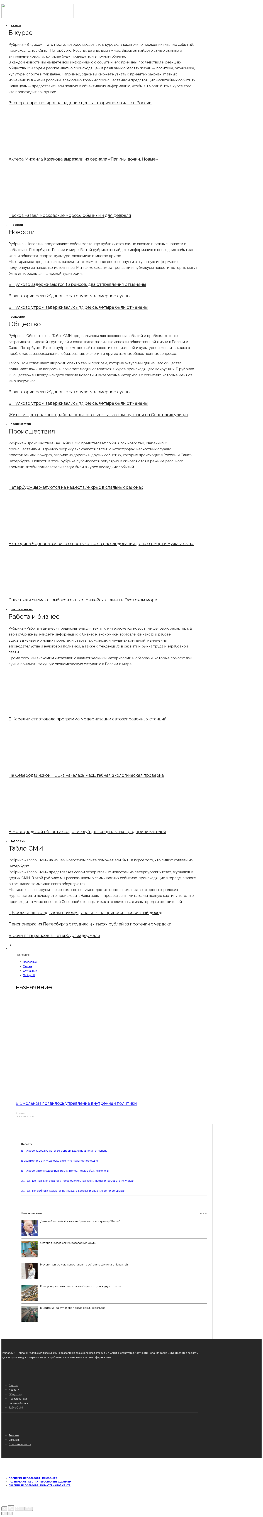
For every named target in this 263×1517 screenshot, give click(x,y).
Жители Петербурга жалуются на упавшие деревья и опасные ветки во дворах (73, 1190)
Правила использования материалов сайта (39, 1485)
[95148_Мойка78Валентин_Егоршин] (38, 590)
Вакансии (14, 1439)
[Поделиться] (11, 1508)
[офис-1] (38, 822)
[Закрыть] (4, 1508)
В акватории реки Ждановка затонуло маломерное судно (69, 295)
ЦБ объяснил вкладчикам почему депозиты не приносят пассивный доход (85, 912)
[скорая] (38, 534)
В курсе (16, 25)
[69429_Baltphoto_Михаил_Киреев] (38, 709)
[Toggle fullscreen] (19, 1509)
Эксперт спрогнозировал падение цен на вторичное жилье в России (80, 102)
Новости (17, 225)
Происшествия (21, 424)
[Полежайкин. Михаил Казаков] (38, 149)
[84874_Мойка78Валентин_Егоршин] (38, 205)
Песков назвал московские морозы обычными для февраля (70, 215)
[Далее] (10, 1513)
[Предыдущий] (4, 1513)
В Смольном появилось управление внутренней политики (76, 1103)
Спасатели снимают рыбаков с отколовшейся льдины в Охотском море (83, 599)
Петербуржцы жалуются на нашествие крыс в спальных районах (76, 487)
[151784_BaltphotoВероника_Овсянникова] (64, 1093)
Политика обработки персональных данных (40, 1481)
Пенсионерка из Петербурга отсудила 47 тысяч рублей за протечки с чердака (90, 924)
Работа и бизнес (22, 609)
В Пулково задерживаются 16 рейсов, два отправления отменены (77, 284)
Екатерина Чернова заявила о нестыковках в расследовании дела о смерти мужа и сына (101, 543)
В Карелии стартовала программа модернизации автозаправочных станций (87, 718)
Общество (18, 317)
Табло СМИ (18, 841)
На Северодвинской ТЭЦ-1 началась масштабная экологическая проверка (86, 775)
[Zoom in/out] (29, 1509)
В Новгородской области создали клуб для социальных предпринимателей (87, 831)
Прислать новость (20, 1444)
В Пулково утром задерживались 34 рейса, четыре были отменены (78, 307)
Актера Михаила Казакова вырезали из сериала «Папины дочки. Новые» (83, 159)
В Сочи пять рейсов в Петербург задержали (54, 935)
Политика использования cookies (33, 1478)
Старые (27, 966)
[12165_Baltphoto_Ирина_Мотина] (38, 765)
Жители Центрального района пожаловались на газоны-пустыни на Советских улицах (98, 414)
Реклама (14, 1435)
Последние (30, 961)
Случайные (30, 970)
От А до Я (29, 975)
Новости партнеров (114, 1213)
